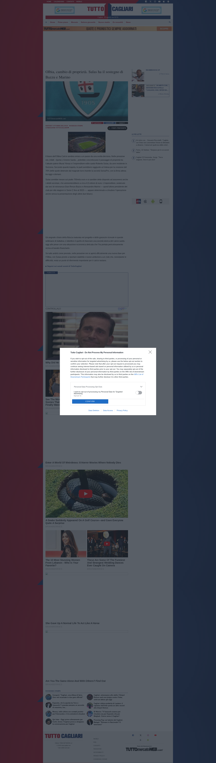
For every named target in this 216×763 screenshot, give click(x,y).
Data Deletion (93, 410)
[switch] (139, 392)
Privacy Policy (122, 410)
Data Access (108, 410)
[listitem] (108, 386)
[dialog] (108, 381)
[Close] (151, 352)
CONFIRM (90, 401)
